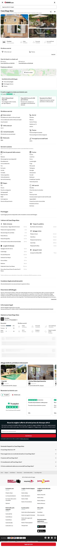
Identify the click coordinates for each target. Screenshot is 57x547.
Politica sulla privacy (24, 438)
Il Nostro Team (9, 493)
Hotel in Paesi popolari (27, 522)
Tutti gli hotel (24, 525)
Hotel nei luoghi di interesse (28, 515)
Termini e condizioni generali (8, 541)
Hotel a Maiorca (41, 500)
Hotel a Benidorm (25, 496)
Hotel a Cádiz (24, 498)
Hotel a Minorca (41, 503)
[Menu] (2, 2)
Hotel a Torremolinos (26, 501)
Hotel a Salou (24, 493)
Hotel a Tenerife (41, 494)
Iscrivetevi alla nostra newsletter (11, 499)
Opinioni (8, 503)
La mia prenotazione (11, 496)
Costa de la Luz (9, 525)
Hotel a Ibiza (40, 497)
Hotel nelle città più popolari (28, 512)
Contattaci (39, 512)
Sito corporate (40, 515)
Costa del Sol (9, 514)
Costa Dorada (9, 522)
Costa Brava (9, 519)
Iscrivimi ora (28, 435)
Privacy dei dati (21, 541)
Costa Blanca (9, 516)
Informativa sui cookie (32, 541)
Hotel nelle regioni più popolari (26, 518)
